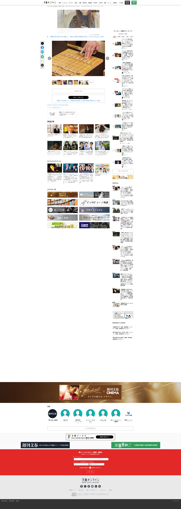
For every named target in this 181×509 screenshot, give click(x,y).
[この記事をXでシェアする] (42, 43)
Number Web (4, 500)
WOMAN (95, 2)
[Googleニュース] (92, 486)
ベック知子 (125, 166)
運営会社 (110, 490)
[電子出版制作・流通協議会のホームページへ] (74, 494)
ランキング (64, 2)
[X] (85, 486)
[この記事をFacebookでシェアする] (42, 48)
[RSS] (99, 486)
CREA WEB (11, 500)
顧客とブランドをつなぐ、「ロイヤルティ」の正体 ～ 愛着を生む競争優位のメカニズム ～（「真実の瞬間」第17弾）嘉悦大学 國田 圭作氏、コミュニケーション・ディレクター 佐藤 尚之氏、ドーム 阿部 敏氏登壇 (70, 178)
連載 (80, 2)
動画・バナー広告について (92, 490)
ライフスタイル (61, 105)
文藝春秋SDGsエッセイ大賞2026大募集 (101, 175)
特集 (76, 2)
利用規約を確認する (84, 467)
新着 (60, 2)
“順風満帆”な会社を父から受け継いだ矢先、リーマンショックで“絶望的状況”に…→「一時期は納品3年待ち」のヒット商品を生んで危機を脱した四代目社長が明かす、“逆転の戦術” (54, 178)
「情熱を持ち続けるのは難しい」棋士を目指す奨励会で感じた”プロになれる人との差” (76, 36)
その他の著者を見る (90, 428)
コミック (109, 2)
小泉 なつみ (125, 119)
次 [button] (107, 58)
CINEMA (101, 2)
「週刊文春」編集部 (126, 72)
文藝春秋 (90, 2)
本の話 (17, 500)
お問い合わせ (81, 490)
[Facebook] (81, 486)
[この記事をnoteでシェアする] (42, 61)
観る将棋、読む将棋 (57, 6)
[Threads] (88, 486)
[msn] (96, 486)
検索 (122, 2)
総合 (126, 33)
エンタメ (49, 105)
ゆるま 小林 (125, 59)
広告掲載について (72, 490)
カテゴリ (70, 2)
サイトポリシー (103, 490)
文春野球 (115, 2)
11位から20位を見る (123, 171)
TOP (48, 6)
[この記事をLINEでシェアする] (42, 57)
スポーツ (54, 105)
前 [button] (49, 58)
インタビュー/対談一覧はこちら (54, 107)
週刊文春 (85, 2)
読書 (105, 2)
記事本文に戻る (78, 91)
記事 (63, 6)
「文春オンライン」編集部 (127, 109)
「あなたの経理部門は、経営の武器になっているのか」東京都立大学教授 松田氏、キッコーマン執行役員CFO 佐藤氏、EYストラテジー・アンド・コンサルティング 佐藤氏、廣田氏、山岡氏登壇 (86, 178)
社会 (66, 105)
